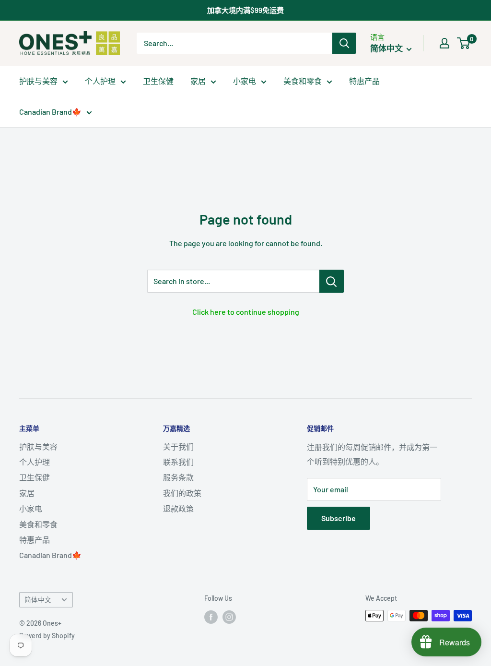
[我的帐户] (444, 43)
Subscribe (338, 518)
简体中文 (37, 599)
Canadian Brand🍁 (50, 111)
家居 (198, 80)
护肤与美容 (38, 80)
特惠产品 (364, 80)
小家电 (244, 80)
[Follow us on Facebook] (211, 616)
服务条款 (178, 477)
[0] (464, 43)
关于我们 (178, 446)
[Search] (344, 43)
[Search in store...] (331, 281)
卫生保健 (158, 80)
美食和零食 (302, 80)
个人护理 (100, 80)
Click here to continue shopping (245, 311)
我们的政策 (182, 493)
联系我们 (178, 461)
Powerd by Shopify (47, 635)
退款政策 (178, 508)
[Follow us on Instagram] (229, 616)
